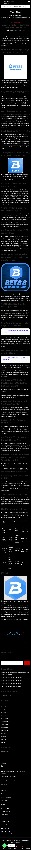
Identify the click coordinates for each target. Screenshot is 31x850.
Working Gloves (5, 818)
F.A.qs (2, 794)
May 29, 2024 (22, 30)
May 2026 (3, 710)
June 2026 (3, 707)
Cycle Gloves (4, 814)
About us (3, 790)
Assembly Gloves (5, 811)
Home (10, 15)
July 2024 (3, 733)
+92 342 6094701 (11, 776)
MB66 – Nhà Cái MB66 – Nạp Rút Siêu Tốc (11, 677)
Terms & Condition (6, 797)
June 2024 (3, 736)
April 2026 (3, 712)
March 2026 (4, 715)
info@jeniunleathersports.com (11, 780)
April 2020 (3, 742)
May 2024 (3, 739)
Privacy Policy (4, 800)
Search (28, 6)
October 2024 (4, 724)
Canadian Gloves (5, 821)
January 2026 (4, 718)
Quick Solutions (24, 840)
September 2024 (5, 727)
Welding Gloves (5, 824)
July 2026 (3, 704)
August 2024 (4, 730)
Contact (3, 804)
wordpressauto (13, 30)
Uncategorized (17, 15)
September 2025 (5, 721)
